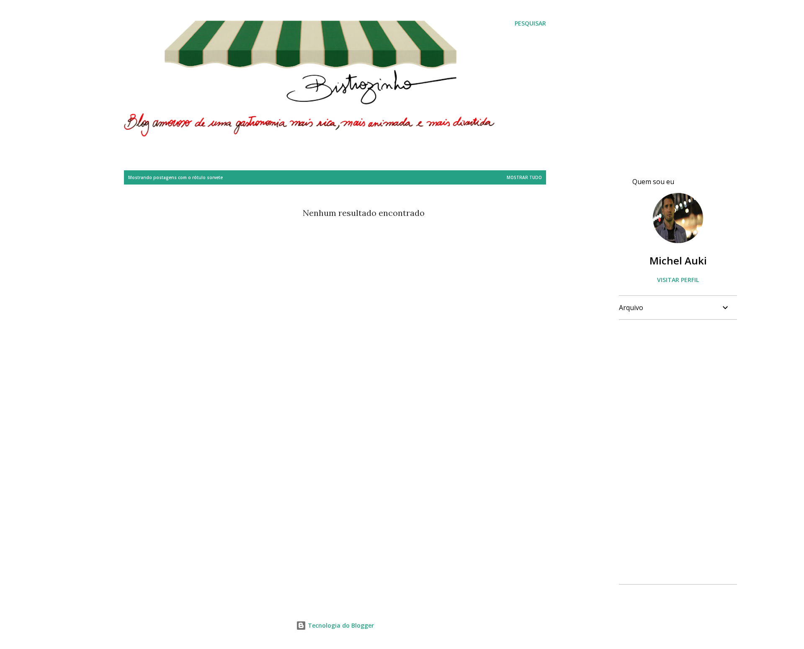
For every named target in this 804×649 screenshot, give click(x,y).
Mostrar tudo (524, 177)
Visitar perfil (678, 280)
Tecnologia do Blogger (340, 625)
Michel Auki (678, 260)
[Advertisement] (674, 451)
